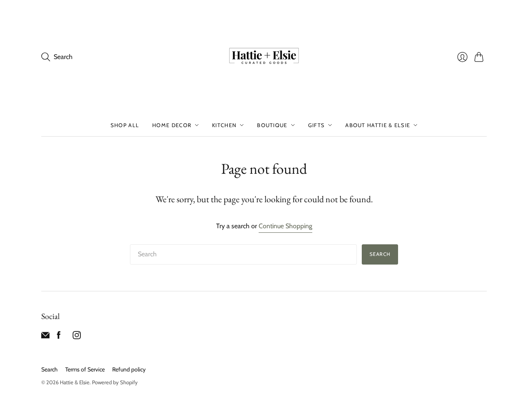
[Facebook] (59, 337)
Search (380, 254)
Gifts (316, 125)
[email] (45, 337)
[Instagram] (77, 337)
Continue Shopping (285, 226)
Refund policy (129, 369)
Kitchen (224, 125)
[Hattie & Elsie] (264, 57)
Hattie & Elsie (75, 382)
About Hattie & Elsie (377, 125)
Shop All (125, 125)
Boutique (272, 125)
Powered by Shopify (115, 382)
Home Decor (171, 125)
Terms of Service (85, 369)
